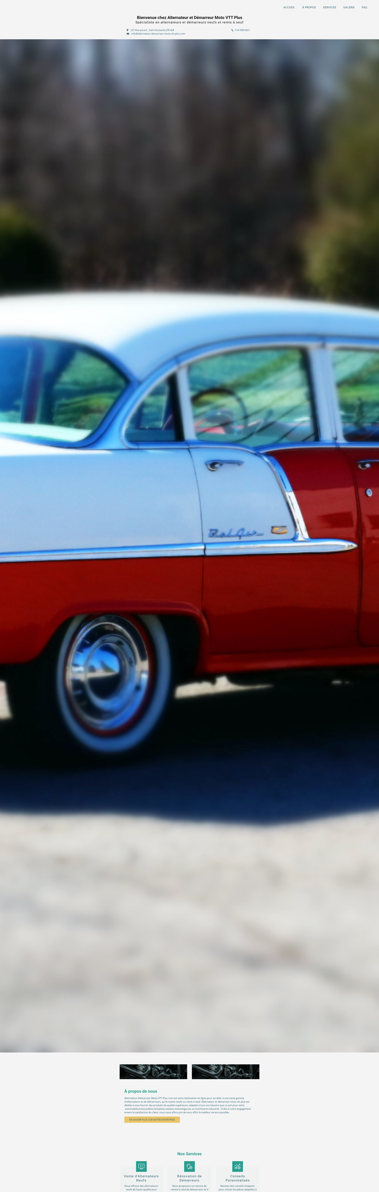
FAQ (364, 7)
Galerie (349, 7)
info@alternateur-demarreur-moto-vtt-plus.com (158, 33)
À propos (309, 7)
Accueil (289, 7)
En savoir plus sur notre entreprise (152, 1119)
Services (329, 7)
